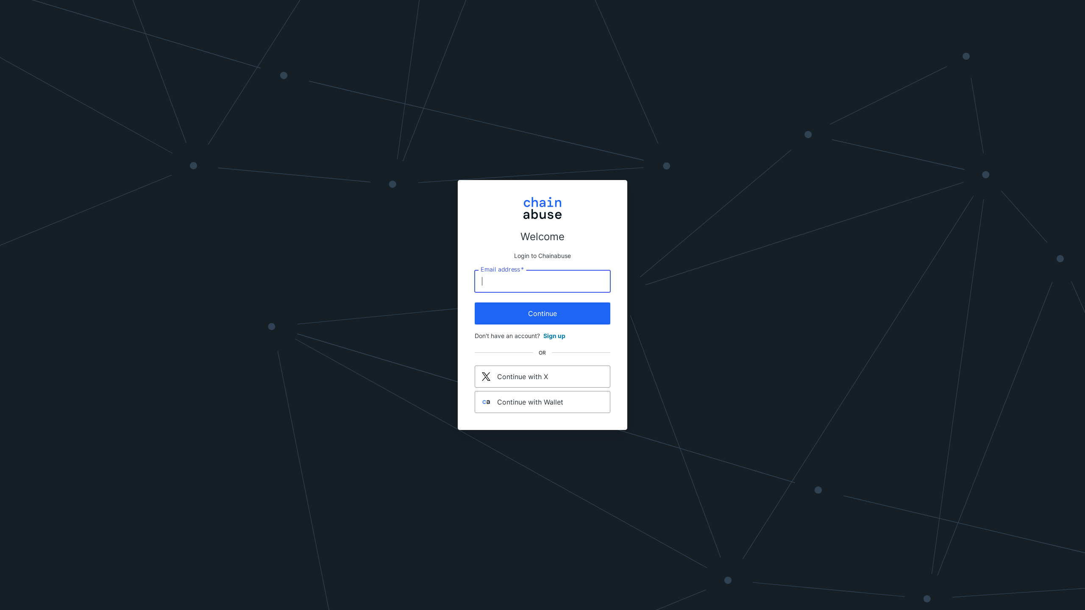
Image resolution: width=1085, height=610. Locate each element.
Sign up (554, 335)
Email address (502, 269)
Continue (542, 313)
